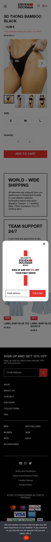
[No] (47, 531)
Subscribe (38, 293)
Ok (26, 538)
